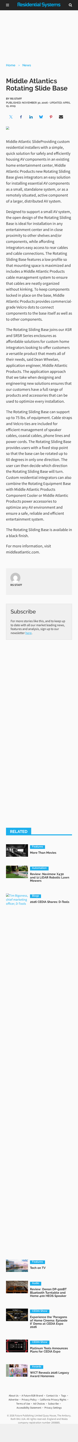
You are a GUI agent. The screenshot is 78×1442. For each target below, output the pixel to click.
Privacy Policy (29, 1399)
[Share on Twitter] (11, 117)
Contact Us (52, 1395)
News (26, 65)
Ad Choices (39, 1403)
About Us (13, 1395)
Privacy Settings (53, 1407)
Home (10, 65)
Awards (36, 1366)
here (28, 633)
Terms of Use (23, 1403)
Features (37, 846)
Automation (39, 868)
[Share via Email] (61, 117)
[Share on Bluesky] (41, 117)
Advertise (13, 1399)
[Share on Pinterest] (51, 117)
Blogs (35, 895)
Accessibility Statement (29, 1407)
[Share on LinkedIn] (31, 117)
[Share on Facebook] (21, 117)
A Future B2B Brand (32, 1395)
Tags (63, 1395)
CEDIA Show (39, 1311)
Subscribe (53, 1403)
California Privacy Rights (53, 1399)
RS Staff (16, 98)
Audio (35, 1283)
